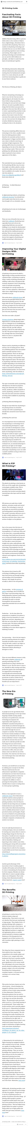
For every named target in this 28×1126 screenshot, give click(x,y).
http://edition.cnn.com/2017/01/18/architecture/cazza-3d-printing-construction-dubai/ (14, 561)
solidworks (17, 659)
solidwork (11, 221)
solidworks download (8, 197)
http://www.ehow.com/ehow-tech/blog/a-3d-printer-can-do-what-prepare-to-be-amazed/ (13, 1030)
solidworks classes (7, 796)
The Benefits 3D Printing (8, 890)
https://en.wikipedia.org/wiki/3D (11, 175)
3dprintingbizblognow (9, 242)
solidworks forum (17, 297)
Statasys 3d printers (7, 319)
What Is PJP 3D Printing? (8, 464)
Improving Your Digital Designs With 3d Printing (14, 251)
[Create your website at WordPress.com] (14, 1)
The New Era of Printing (8, 692)
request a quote (17, 880)
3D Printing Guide (10, 8)
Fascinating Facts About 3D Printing (11, 15)
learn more (22, 1080)
